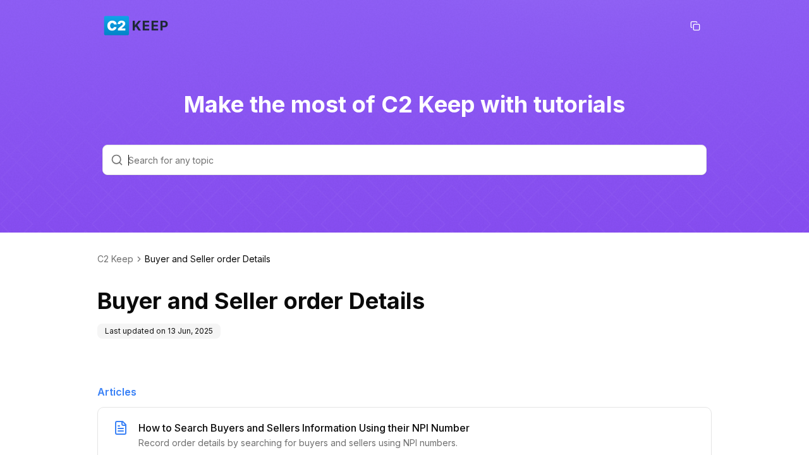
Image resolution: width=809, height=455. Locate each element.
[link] (208, 259)
